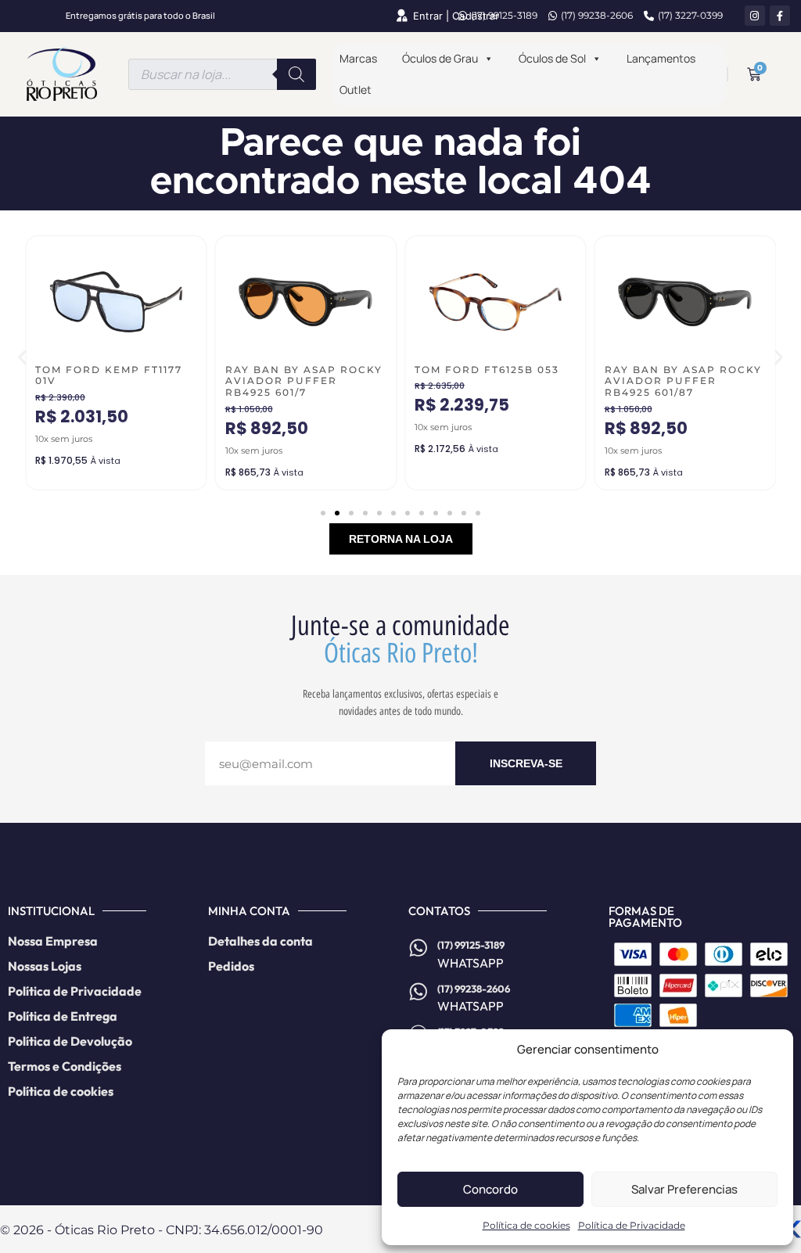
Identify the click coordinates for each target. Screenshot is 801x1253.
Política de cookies (526, 1225)
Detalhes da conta (260, 941)
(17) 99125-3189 (504, 15)
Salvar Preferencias (684, 1189)
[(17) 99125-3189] (418, 948)
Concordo (490, 1189)
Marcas (358, 58)
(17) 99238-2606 (597, 15)
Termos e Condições (64, 1066)
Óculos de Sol (552, 58)
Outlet (355, 89)
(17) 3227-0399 (690, 15)
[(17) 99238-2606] (418, 992)
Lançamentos (661, 58)
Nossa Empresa (53, 941)
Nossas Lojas (44, 966)
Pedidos (231, 966)
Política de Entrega (62, 1016)
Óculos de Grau (440, 58)
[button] (22, 357)
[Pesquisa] (296, 74)
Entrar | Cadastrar (456, 16)
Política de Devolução (70, 1041)
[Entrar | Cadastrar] (401, 16)
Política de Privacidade (631, 1225)
